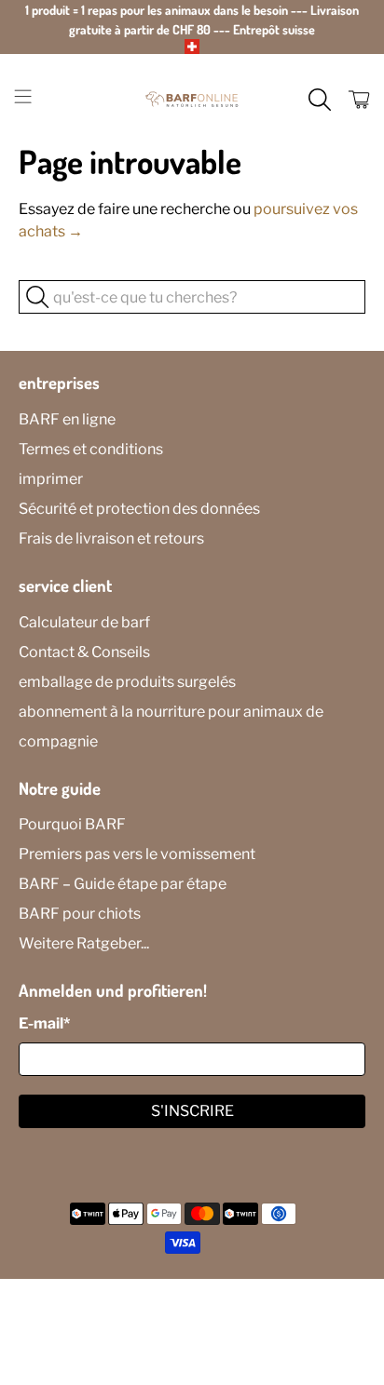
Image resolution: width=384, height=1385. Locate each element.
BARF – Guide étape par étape (122, 884)
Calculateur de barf (84, 622)
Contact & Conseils (84, 652)
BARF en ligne (67, 419)
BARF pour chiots (80, 913)
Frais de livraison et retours (111, 538)
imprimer (51, 479)
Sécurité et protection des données (139, 509)
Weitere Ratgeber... (84, 943)
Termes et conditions (91, 449)
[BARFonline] (192, 99)
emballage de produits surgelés (127, 682)
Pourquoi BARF (72, 824)
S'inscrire (192, 1111)
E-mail (44, 1023)
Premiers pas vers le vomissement (137, 854)
